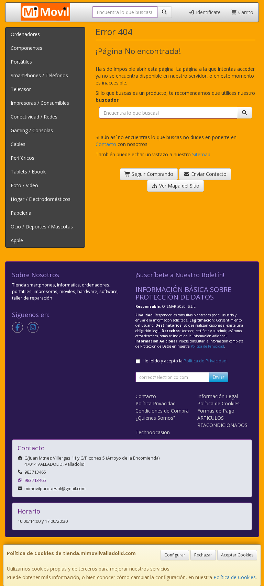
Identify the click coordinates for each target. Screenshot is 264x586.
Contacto (106, 144)
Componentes (26, 48)
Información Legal (217, 396)
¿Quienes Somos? (155, 418)
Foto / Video (24, 185)
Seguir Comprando (151, 174)
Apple (17, 240)
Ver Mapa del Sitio (178, 185)
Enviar (218, 377)
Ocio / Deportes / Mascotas (42, 226)
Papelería (21, 213)
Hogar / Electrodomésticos (40, 199)
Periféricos (22, 158)
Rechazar (203, 555)
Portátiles (21, 61)
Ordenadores (25, 34)
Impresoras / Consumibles (40, 103)
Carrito (245, 12)
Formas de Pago (215, 410)
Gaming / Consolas (32, 130)
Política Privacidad (155, 403)
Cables (18, 144)
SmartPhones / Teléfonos (39, 75)
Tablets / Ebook (28, 171)
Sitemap (201, 154)
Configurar (174, 555)
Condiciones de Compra (162, 410)
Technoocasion (152, 432)
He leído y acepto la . (185, 361)
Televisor (21, 89)
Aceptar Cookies (237, 555)
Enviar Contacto (208, 174)
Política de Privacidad (207, 346)
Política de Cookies (234, 577)
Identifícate (208, 12)
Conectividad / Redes (34, 116)
